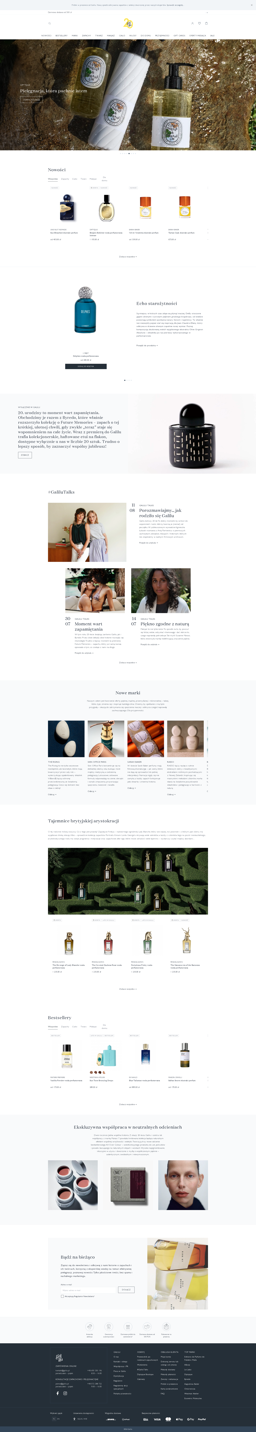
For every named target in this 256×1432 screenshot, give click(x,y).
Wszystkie (53, 179)
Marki (75, 36)
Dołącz (126, 1290)
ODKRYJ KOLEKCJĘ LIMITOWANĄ (38, 102)
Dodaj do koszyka (86, 366)
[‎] (73, 1187)
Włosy (133, 36)
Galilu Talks (146, 505)
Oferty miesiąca (197, 36)
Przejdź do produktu (146, 345)
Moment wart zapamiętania (89, 626)
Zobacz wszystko (127, 989)
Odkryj (51, 794)
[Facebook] (58, 1393)
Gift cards (179, 36)
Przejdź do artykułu (147, 543)
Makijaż (111, 36)
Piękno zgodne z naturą (165, 624)
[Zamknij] (252, 5)
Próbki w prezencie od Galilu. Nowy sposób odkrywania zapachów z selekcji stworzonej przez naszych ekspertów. (128, 5)
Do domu (146, 36)
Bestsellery (62, 36)
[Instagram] (65, 1393)
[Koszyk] (206, 23)
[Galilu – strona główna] (128, 23)
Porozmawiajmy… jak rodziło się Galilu (160, 512)
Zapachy (86, 36)
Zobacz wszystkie (127, 257)
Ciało (122, 36)
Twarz (99, 36)
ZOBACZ (25, 455)
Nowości (46, 36)
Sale (212, 36)
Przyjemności (162, 36)
